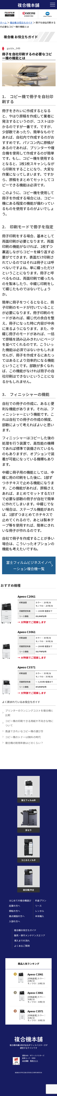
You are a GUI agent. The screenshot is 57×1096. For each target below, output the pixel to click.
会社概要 (25, 1061)
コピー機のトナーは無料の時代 (23, 737)
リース (38, 905)
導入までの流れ (22, 940)
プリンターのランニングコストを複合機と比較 (29, 713)
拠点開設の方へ (17, 916)
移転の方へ (14, 910)
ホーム (3, 22)
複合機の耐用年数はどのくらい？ (24, 743)
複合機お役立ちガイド (25, 930)
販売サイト (34, 1061)
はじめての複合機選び (20, 900)
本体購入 (39, 916)
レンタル (39, 910)
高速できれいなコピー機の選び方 (24, 731)
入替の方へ (14, 921)
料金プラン (40, 900)
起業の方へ (14, 905)
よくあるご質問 (22, 945)
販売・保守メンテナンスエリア (29, 935)
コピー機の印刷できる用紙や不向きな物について (29, 723)
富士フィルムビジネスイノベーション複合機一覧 (28, 565)
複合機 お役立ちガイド (21, 22)
